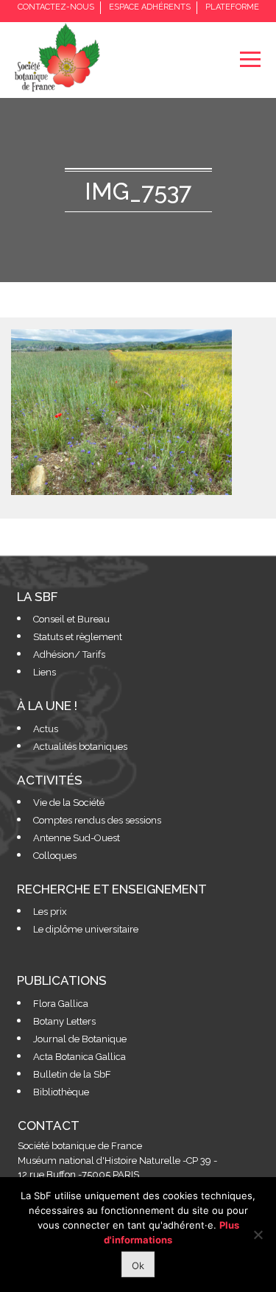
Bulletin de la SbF (72, 1074)
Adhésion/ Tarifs (69, 654)
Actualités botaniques (80, 746)
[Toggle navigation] (250, 59)
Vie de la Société (69, 802)
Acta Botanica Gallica (79, 1056)
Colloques (55, 855)
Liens (44, 672)
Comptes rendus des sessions (97, 820)
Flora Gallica (60, 1003)
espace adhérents (150, 7)
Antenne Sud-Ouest (76, 837)
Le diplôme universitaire (85, 929)
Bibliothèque (61, 1092)
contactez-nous (56, 7)
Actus (45, 728)
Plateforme (232, 7)
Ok (138, 1265)
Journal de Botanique (80, 1039)
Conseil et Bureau (71, 619)
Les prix (50, 911)
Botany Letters (64, 1021)
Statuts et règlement (77, 636)
